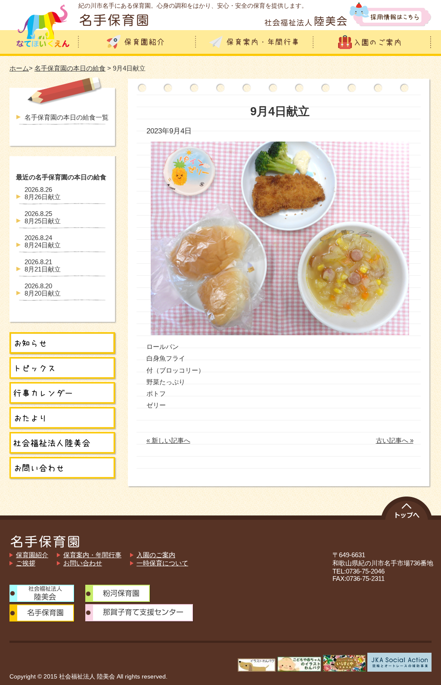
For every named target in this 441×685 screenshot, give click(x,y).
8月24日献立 (43, 241)
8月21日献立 (43, 265)
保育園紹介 (32, 554)
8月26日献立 (43, 193)
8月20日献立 (43, 289)
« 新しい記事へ (168, 440)
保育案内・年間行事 (92, 554)
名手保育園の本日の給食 (70, 68)
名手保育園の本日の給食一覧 (67, 117)
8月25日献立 (43, 217)
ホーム (19, 68)
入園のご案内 (156, 554)
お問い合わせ (82, 563)
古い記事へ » (394, 440)
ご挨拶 (25, 563)
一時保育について (162, 563)
